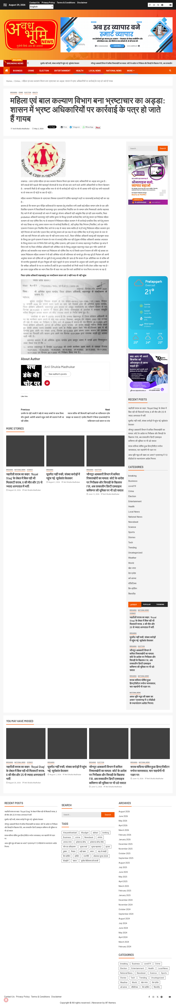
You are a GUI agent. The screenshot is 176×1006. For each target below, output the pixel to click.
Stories (131, 537)
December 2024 (126, 900)
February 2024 (125, 947)
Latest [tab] (133, 604)
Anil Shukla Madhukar (21, 129)
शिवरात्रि (132, 593)
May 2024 (123, 933)
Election (44, 71)
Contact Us (34, 3)
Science (30, 470)
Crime (31, 71)
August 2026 (124, 811)
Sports (131, 532)
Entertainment (62, 71)
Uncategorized (135, 552)
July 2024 (123, 923)
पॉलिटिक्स (132, 583)
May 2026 (123, 821)
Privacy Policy (48, 3)
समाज (75, 861)
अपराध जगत (67, 842)
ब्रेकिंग (77, 856)
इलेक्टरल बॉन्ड (81, 842)
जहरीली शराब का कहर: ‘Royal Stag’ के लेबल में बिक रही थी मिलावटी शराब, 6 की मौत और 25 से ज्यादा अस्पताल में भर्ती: (147, 412)
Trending (132, 547)
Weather (132, 557)
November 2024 (126, 905)
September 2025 (126, 858)
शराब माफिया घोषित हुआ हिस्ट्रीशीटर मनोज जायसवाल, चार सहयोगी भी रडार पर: (143, 683)
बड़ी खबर (83, 851)
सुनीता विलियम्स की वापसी (89, 861)
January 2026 (125, 839)
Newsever (97, 1002)
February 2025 (125, 891)
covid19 (132, 486)
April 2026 (123, 825)
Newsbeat (133, 522)
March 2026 (124, 830)
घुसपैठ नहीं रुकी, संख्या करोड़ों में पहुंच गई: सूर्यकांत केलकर (33, 63)
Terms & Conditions (66, 3)
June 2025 (123, 872)
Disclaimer (82, 3)
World (131, 563)
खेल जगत (132, 568)
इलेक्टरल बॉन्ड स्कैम (97, 842)
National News (114, 71)
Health (79, 71)
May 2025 (123, 877)
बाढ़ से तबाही (102, 851)
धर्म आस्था (132, 578)
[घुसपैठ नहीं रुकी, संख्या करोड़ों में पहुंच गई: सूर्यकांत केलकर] (65, 450)
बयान (92, 851)
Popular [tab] (147, 604)
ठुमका (65, 851)
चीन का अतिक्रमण (69, 847)
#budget (85, 833)
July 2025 (123, 867)
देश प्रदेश (132, 573)
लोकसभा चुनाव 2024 (100, 856)
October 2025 (124, 853)
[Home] (6, 71)
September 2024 (126, 914)
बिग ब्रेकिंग (132, 588)
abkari (95, 833)
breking (105, 833)
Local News (95, 71)
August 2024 (124, 919)
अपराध (99, 837)
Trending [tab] (160, 604)
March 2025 (124, 886)
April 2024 (123, 937)
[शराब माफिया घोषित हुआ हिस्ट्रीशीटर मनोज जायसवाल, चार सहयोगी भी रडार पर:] (150, 743)
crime (77, 837)
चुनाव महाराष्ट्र (96, 847)
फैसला (73, 851)
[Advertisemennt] (117, 34)
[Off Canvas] (5, 5)
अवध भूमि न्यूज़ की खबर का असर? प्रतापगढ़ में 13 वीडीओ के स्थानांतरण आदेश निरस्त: (142, 700)
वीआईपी (65, 861)
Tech (130, 542)
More (130, 71)
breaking (13, 92)
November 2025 (126, 849)
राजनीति (86, 856)
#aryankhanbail (70, 833)
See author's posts (58, 374)
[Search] (170, 70)
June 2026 (123, 816)
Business (17, 71)
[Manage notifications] (6, 1000)
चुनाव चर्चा (83, 847)
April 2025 (123, 881)
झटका (108, 847)
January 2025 (125, 895)
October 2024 (124, 909)
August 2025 (124, 863)
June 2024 (123, 928)
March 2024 (124, 942)
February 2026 (125, 835)
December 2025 (126, 844)
